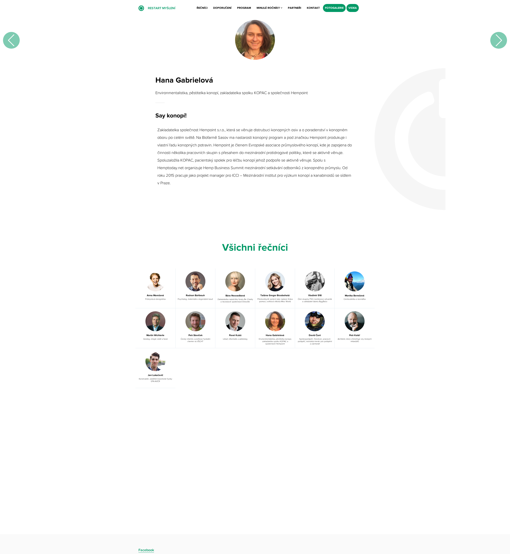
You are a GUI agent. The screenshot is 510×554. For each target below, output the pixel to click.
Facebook (146, 550)
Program (244, 8)
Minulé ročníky (269, 8)
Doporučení (222, 8)
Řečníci (202, 8)
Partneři (294, 8)
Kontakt (313, 8)
